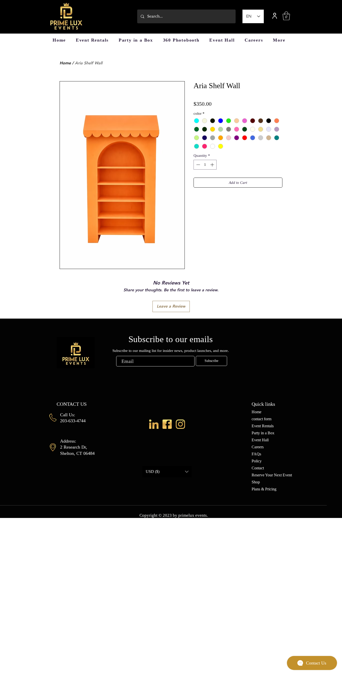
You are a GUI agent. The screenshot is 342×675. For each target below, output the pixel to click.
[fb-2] (167, 424)
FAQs (256, 454)
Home (65, 63)
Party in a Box (263, 433)
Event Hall (260, 440)
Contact (258, 468)
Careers (258, 447)
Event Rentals (263, 426)
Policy (257, 461)
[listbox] (167, 471)
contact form (261, 419)
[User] (274, 16)
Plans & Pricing (264, 489)
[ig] (180, 424)
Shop (256, 482)
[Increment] (212, 164)
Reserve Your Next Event (272, 475)
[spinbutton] (205, 164)
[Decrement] (197, 164)
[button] (286, 16)
